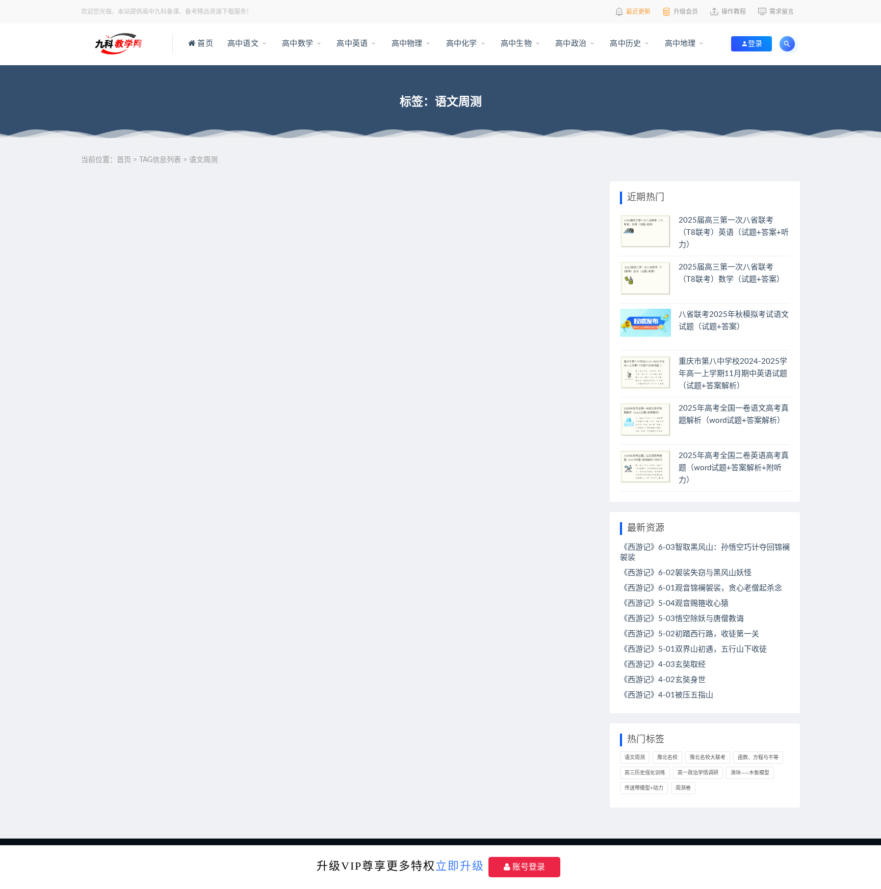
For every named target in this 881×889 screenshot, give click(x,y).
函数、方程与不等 (758, 757)
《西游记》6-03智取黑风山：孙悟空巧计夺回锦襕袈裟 (705, 552)
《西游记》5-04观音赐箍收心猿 (674, 603)
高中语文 (241, 43)
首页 (204, 43)
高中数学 (296, 43)
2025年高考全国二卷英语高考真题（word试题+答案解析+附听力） (734, 468)
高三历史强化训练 (645, 772)
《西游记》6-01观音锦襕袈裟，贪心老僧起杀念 (701, 588)
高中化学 (460, 43)
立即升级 (459, 865)
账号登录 (527, 867)
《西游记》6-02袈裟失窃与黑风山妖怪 (686, 573)
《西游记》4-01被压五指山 (666, 695)
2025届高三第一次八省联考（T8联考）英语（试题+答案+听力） (734, 233)
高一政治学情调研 (698, 772)
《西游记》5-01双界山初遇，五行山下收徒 (693, 649)
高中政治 (569, 43)
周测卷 (683, 788)
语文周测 (635, 757)
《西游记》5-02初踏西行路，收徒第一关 (689, 634)
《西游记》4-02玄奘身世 (663, 680)
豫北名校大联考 (707, 757)
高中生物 (515, 43)
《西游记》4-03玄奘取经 (663, 664)
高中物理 (405, 43)
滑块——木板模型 (750, 772)
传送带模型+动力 (644, 788)
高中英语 (351, 43)
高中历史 (624, 43)
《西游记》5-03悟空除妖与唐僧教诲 (682, 619)
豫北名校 (667, 757)
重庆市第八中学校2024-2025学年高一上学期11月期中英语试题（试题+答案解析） (733, 374)
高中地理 (678, 43)
